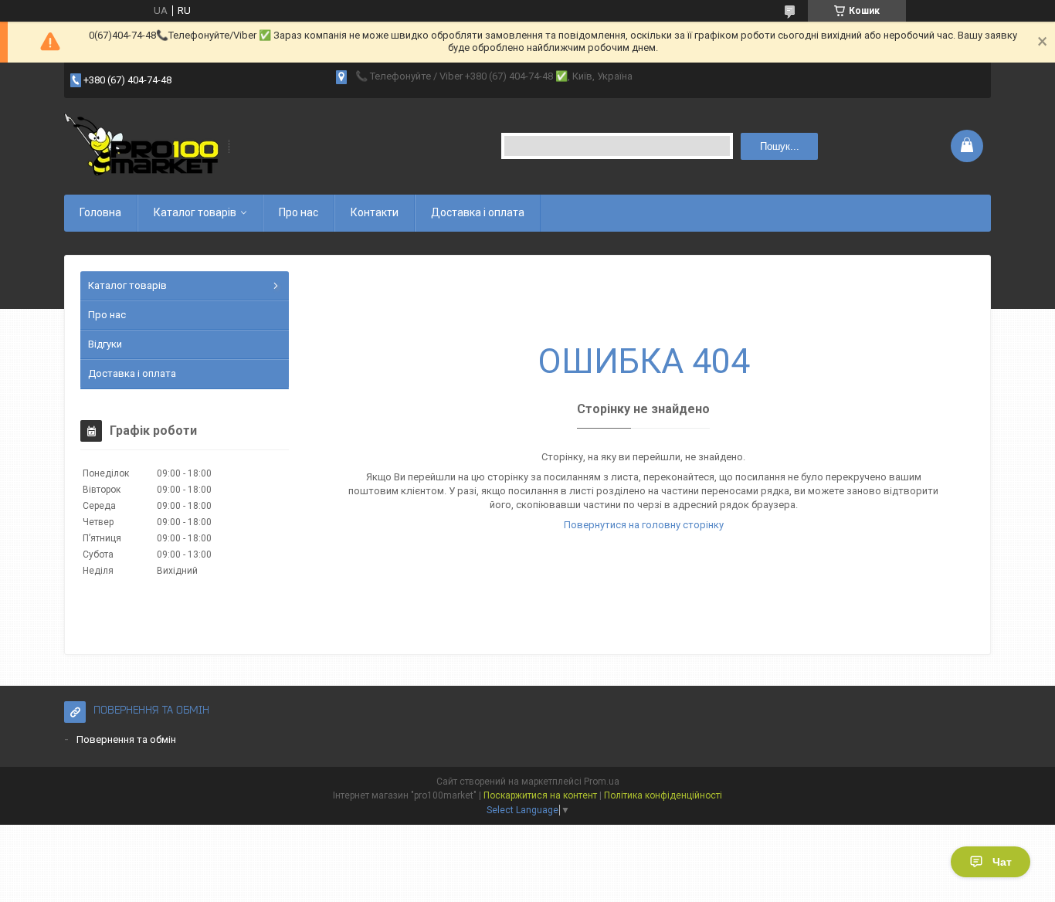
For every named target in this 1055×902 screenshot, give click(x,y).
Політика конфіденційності (663, 795)
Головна (100, 212)
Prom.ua (601, 781)
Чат (1002, 862)
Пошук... (779, 146)
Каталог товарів (195, 212)
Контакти (375, 212)
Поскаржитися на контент (540, 795)
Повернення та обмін (126, 739)
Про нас (298, 212)
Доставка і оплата (477, 212)
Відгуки (105, 344)
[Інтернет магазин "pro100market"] (141, 146)
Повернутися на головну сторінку (644, 525)
